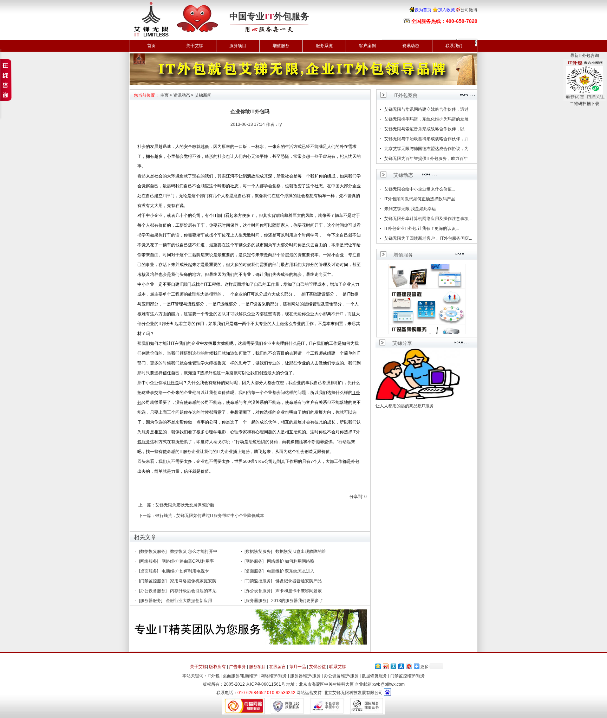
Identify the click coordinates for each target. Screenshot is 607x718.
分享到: (356, 496)
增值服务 (281, 45)
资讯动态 (410, 45)
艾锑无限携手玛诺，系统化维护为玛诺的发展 (426, 119)
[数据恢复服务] (153, 551)
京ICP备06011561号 (265, 684)
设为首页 (423, 9)
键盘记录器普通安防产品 (298, 580)
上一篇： (146, 505)
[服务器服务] (150, 600)
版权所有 (217, 666)
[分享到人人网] (401, 666)
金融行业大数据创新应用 (189, 600)
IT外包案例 (405, 95)
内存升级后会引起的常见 (193, 590)
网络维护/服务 (274, 675)
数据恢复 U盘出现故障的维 (300, 551)
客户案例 (367, 45)
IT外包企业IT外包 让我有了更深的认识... (421, 228)
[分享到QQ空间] (377, 666)
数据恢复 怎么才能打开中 (193, 551)
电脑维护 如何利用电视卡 (185, 571)
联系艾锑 (337, 666)
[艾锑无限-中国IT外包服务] (176, 2)
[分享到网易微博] (408, 666)
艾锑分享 (402, 343)
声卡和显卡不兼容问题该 (298, 590)
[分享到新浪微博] (385, 666)
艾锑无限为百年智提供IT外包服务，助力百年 (426, 158)
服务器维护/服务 (305, 675)
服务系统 (324, 45)
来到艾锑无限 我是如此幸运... (411, 208)
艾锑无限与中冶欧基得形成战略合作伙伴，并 (426, 138)
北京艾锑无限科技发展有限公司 (353, 692)
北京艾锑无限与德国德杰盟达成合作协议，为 (426, 148)
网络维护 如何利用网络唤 (290, 561)
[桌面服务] (148, 571)
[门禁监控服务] (153, 580)
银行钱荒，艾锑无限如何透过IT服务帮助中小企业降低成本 (209, 515)
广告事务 (237, 666)
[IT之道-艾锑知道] (303, 55)
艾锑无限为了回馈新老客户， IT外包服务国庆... (428, 238)
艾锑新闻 (203, 95)
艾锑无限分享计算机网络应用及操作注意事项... (428, 218)
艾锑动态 (403, 175)
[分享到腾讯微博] (393, 666)
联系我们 (453, 45)
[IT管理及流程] (426, 304)
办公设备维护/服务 (341, 675)
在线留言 (277, 666)
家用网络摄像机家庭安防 (193, 580)
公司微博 (469, 9)
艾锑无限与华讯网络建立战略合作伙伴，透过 (426, 109)
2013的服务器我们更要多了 (297, 600)
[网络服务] (148, 561)
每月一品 (297, 666)
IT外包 (214, 675)
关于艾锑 (194, 45)
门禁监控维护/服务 (407, 675)
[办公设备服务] (153, 590)
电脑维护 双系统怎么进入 (290, 571)
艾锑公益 (317, 666)
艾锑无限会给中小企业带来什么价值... (419, 189)
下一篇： (146, 515)
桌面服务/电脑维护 (240, 675)
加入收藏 (446, 9)
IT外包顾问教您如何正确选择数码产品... (421, 198)
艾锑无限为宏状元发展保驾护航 (184, 505)
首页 (151, 45)
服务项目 (237, 45)
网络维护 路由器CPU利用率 (188, 561)
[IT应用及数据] (426, 268)
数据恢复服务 (374, 675)
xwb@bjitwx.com (389, 684)
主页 (164, 95)
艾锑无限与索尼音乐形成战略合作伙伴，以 (424, 129)
